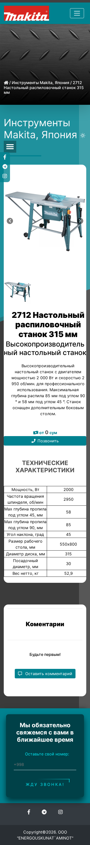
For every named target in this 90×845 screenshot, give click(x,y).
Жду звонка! (45, 784)
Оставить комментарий (48, 673)
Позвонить (48, 440)
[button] (4, 157)
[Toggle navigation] (77, 13)
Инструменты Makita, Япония (40, 82)
